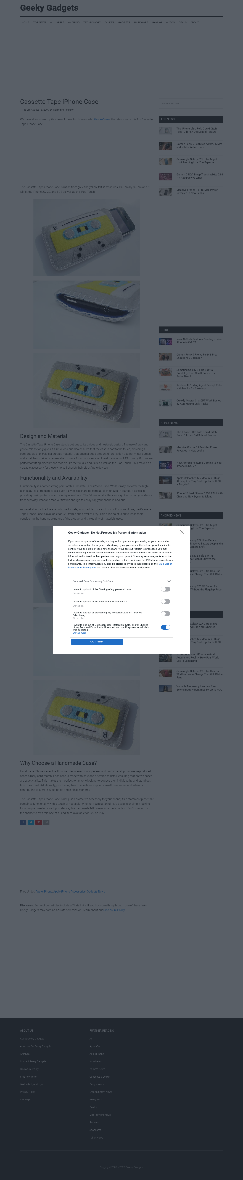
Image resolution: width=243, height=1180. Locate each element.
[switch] (165, 589)
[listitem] (121, 581)
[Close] (183, 533)
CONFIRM (97, 641)
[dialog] (121, 590)
